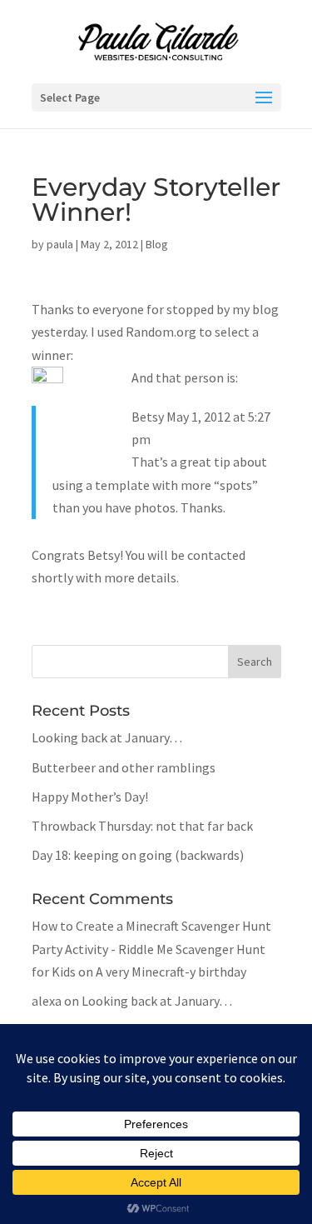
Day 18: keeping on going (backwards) (138, 855)
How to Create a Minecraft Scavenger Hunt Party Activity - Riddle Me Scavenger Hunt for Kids (151, 948)
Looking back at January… (107, 737)
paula (60, 244)
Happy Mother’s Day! (90, 796)
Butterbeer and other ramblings (123, 767)
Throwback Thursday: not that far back (142, 825)
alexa (47, 1000)
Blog (157, 244)
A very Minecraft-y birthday (171, 971)
